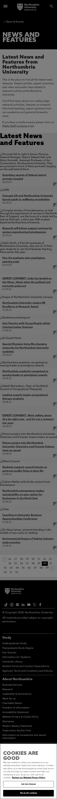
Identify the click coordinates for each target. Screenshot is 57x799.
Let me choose (28, 784)
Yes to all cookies (28, 793)
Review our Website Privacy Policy (28, 778)
